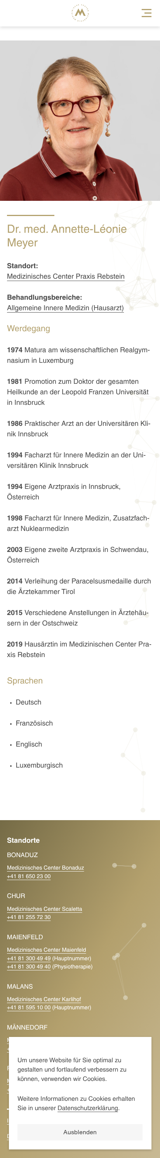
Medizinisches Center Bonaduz (45, 868)
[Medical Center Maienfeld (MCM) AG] (15, 13)
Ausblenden (80, 1132)
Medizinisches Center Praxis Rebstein (66, 277)
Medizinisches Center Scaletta (44, 909)
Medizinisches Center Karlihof (44, 999)
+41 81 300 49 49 (28, 958)
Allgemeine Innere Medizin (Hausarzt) (65, 308)
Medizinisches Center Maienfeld (46, 950)
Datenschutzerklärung (87, 1109)
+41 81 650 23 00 (28, 876)
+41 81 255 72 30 (28, 917)
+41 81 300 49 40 (28, 967)
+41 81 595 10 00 (28, 1007)
